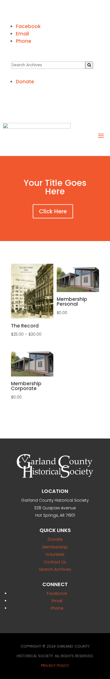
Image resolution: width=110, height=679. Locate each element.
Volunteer (55, 554)
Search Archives (55, 569)
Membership (55, 547)
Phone (23, 41)
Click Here (53, 211)
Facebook (28, 26)
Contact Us (55, 562)
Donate (25, 81)
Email (22, 33)
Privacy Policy (55, 665)
